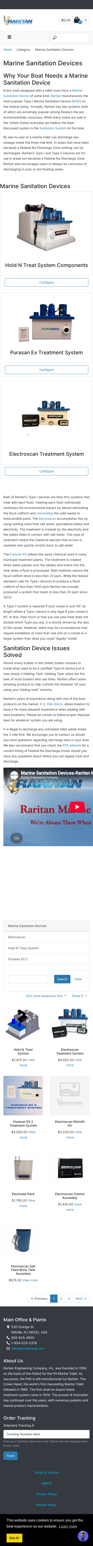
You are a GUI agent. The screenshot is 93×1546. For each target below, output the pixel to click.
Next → (81, 1298)
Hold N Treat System (23, 948)
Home (7, 49)
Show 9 (78, 996)
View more (30, 1280)
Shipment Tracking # (18, 1425)
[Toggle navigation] (6, 4)
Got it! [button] (14, 1538)
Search (62, 979)
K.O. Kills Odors (51, 704)
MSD (76, 101)
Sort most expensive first (45, 996)
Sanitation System (53, 128)
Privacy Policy (46, 1494)
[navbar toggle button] (9, 38)
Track (10, 1456)
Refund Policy (46, 1505)
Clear (78, 979)
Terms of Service (46, 1472)
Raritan (56, 96)
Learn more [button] (68, 1526)
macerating (44, 513)
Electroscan (47, 518)
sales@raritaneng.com (27, 1348)
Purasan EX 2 (18, 959)
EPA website (72, 745)
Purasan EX (18, 554)
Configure (46, 282)
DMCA (46, 1483)
